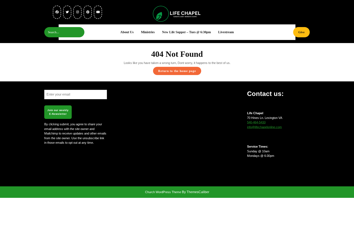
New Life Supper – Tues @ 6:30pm (186, 32)
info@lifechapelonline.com (264, 127)
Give (304, 32)
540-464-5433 (256, 122)
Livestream (226, 32)
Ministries (148, 32)
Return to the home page (179, 72)
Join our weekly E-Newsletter (58, 112)
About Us (127, 32)
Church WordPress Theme (163, 192)
